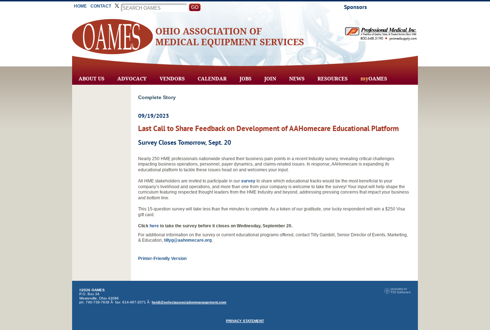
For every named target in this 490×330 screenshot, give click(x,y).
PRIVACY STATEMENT (245, 321)
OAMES (374, 78)
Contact (100, 6)
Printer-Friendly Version (162, 258)
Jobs (245, 78)
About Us (91, 78)
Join (270, 78)
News (297, 78)
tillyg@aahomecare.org (188, 240)
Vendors (172, 78)
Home (80, 6)
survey (248, 180)
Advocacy (132, 78)
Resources (332, 78)
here (154, 225)
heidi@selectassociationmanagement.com (189, 302)
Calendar (212, 78)
